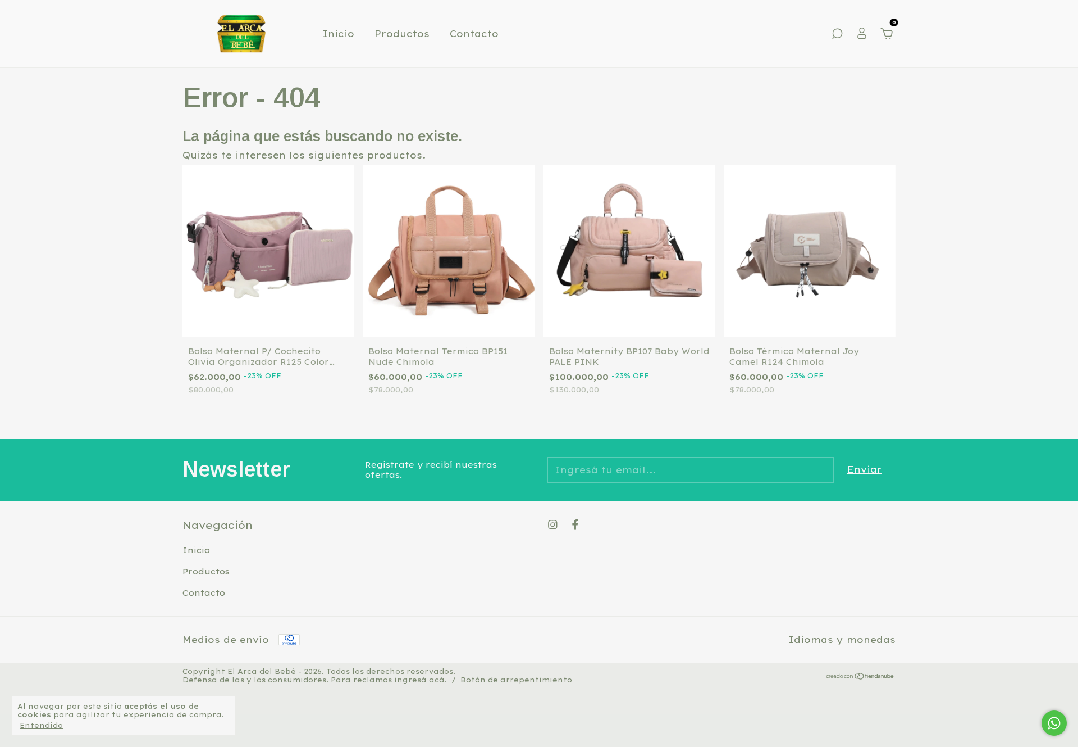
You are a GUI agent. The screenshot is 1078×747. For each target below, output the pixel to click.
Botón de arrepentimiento (516, 680)
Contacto (474, 33)
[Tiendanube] (860, 676)
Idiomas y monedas (842, 639)
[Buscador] (837, 34)
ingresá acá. (420, 680)
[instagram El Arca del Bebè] (552, 524)
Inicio (338, 33)
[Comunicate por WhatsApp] (1054, 723)
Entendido (41, 725)
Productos (402, 33)
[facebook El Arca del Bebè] (575, 524)
